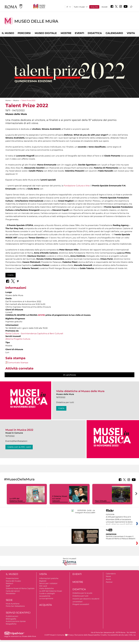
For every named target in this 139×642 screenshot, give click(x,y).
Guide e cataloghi (47, 593)
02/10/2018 (119, 519)
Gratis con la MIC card (19, 447)
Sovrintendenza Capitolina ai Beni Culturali (42, 333)
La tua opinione (46, 598)
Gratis (10, 275)
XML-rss (132, 635)
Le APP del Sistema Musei (16, 499)
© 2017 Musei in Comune (54, 635)
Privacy (70, 635)
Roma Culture (12, 333)
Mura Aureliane (12, 603)
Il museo (8, 33)
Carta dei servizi (13, 591)
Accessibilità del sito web (118, 635)
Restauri (9, 583)
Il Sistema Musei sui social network (59, 498)
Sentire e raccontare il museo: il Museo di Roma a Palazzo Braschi (120, 537)
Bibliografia (11, 619)
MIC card (43, 586)
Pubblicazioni (12, 616)
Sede (9, 600)
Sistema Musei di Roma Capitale (20, 588)
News (108, 576)
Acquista (94, 7)
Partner (109, 582)
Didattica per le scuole (82, 593)
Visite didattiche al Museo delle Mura (80, 391)
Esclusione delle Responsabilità (87, 635)
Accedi (105, 7)
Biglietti (42, 581)
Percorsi (24, 33)
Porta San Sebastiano (15, 606)
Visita (131, 33)
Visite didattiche (46, 588)
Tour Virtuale (101, 501)
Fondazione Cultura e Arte (76, 185)
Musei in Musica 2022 (19, 429)
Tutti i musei (79, 7)
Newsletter (10, 593)
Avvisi (108, 579)
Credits (104, 635)
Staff (8, 586)
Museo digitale (46, 33)
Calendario (114, 33)
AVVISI (41, 315)
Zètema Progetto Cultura (17, 339)
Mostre (66, 33)
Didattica (95, 33)
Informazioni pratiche (48, 578)
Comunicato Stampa (18, 362)
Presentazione (12, 578)
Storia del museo (13, 581)
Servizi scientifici (18, 612)
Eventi (79, 33)
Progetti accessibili (80, 604)
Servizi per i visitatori (48, 583)
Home (8, 100)
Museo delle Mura (36, 21)
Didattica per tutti (80, 596)
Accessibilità (44, 596)
